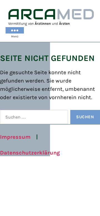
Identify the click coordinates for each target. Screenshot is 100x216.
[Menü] (15, 30)
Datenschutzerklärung (30, 153)
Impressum (15, 137)
